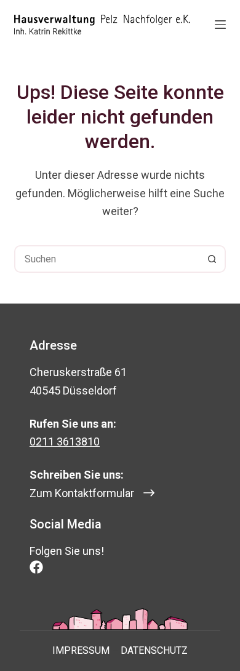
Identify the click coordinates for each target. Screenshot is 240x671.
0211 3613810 (65, 441)
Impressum (81, 650)
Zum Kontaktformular (82, 493)
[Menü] (220, 24)
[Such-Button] (212, 259)
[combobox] (107, 259)
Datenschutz (154, 650)
